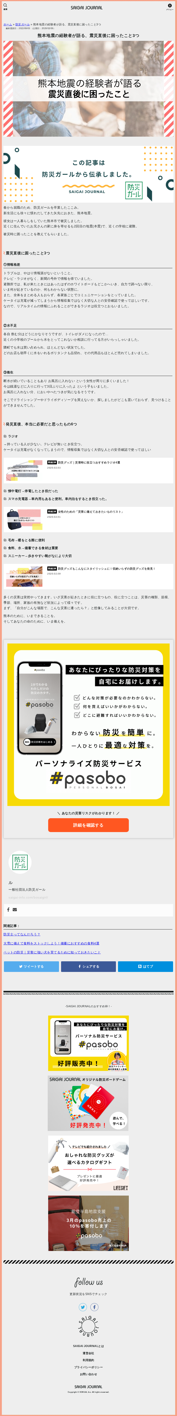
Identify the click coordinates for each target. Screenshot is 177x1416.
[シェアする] (89, 966)
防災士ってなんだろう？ (21, 934)
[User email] (15, 910)
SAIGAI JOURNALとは (88, 1346)
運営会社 (88, 1353)
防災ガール (22, 24)
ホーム (7, 24)
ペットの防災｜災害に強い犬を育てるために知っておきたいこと (52, 952)
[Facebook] (8, 910)
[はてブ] (146, 966)
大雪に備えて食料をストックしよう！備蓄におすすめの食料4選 (51, 943)
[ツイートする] (31, 966)
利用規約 (88, 1360)
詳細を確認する (88, 825)
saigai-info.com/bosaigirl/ (28, 897)
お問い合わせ (88, 1374)
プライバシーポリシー (88, 1367)
